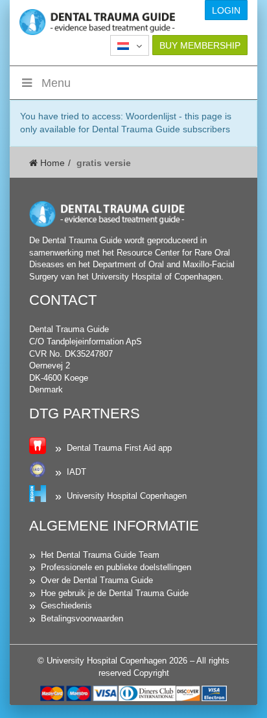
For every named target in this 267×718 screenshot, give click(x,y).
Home (51, 163)
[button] (129, 45)
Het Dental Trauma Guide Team (100, 555)
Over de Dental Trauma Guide (97, 580)
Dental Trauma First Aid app (119, 448)
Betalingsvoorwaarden (82, 618)
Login (226, 10)
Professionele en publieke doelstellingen (116, 567)
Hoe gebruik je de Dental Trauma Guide (115, 593)
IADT (76, 472)
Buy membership (199, 45)
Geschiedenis (66, 605)
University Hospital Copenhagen (127, 496)
